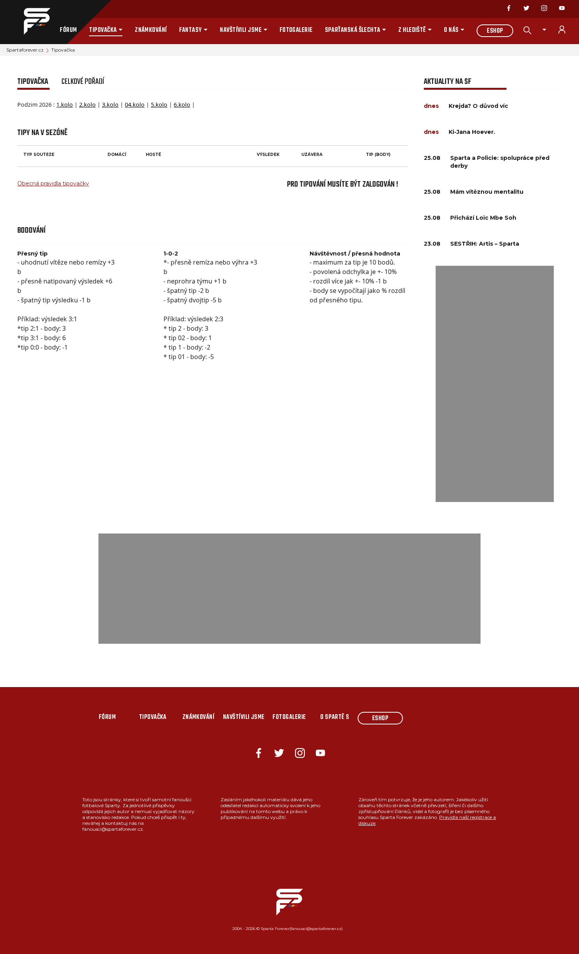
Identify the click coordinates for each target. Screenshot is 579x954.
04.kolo (135, 104)
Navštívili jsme (241, 30)
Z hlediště (412, 30)
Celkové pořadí (82, 82)
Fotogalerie (296, 30)
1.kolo (64, 104)
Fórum (68, 30)
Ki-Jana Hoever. (472, 131)
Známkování (151, 30)
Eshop (495, 31)
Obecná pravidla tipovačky (53, 183)
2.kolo (87, 104)
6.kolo (182, 104)
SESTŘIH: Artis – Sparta (484, 243)
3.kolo (110, 104)
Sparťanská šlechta (352, 30)
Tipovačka (103, 30)
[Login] (566, 29)
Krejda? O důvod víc (478, 105)
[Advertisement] (495, 384)
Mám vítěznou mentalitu (486, 191)
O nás (451, 30)
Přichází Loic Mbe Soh (483, 217)
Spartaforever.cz (25, 50)
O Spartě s (334, 717)
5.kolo (159, 104)
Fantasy (190, 30)
